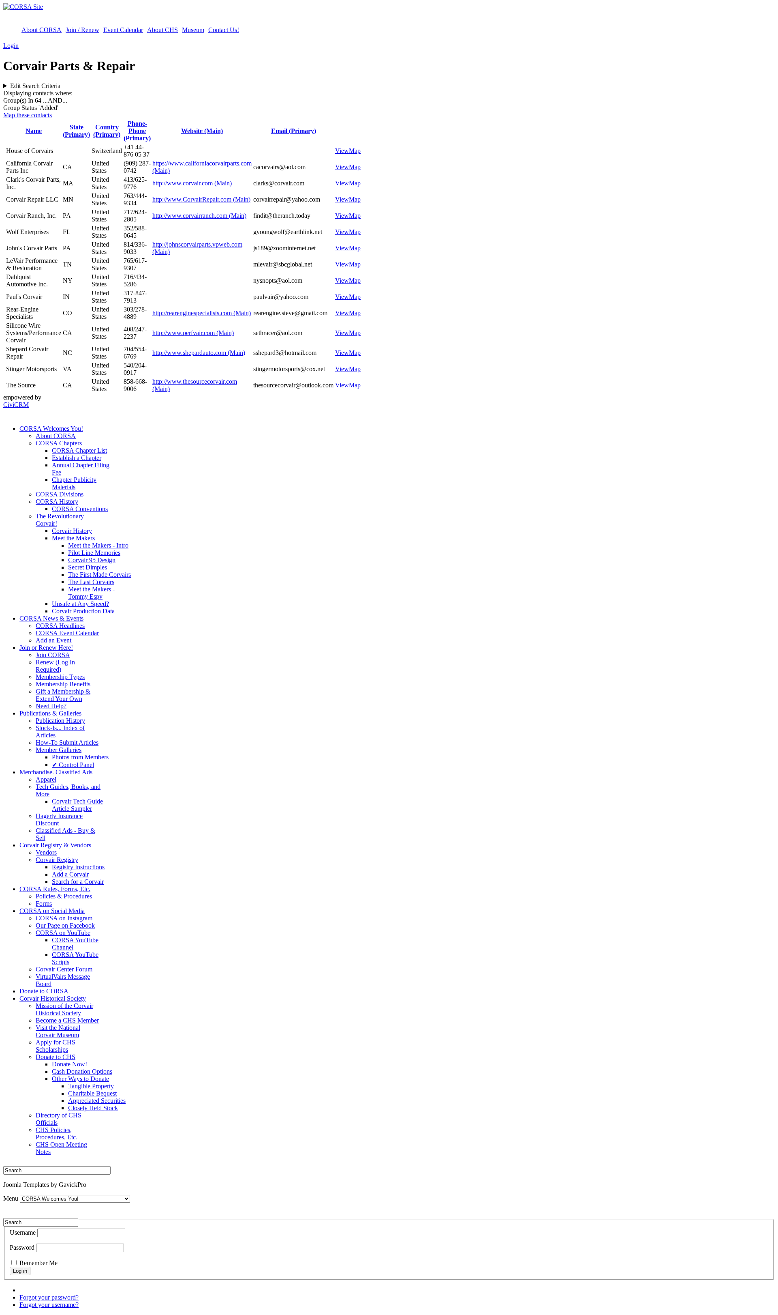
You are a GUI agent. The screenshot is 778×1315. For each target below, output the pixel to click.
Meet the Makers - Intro (98, 545)
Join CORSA (53, 654)
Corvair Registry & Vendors (55, 845)
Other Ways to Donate (80, 1078)
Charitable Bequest (92, 1093)
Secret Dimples (87, 567)
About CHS (162, 29)
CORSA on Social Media (52, 910)
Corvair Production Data (83, 611)
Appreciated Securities (97, 1100)
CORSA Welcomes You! (51, 428)
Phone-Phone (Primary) (137, 131)
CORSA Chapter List (79, 450)
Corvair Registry (57, 859)
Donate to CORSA (43, 991)
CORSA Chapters (59, 443)
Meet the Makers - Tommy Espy (91, 593)
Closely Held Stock (93, 1107)
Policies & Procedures (64, 896)
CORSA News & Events (51, 618)
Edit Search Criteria (35, 85)
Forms (44, 903)
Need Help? (51, 706)
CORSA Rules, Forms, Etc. (54, 888)
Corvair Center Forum (64, 969)
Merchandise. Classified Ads (55, 772)
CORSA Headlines (60, 625)
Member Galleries (58, 749)
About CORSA (41, 29)
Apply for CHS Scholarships (55, 1046)
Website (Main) (202, 130)
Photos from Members (80, 757)
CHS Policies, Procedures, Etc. (56, 1133)
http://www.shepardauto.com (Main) (198, 352)
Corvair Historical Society (52, 998)
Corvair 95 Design (91, 560)
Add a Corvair (70, 874)
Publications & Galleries (50, 713)
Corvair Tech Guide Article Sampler (77, 805)
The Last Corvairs (91, 581)
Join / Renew (82, 29)
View (342, 150)
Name (34, 130)
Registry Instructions (78, 867)
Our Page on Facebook (65, 925)
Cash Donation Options (82, 1071)
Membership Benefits (63, 684)
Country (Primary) (106, 131)
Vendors (46, 852)
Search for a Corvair (78, 881)
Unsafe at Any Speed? (80, 603)
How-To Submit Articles (67, 742)
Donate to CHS (55, 1056)
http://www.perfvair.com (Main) (193, 332)
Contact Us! (223, 29)
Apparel (46, 779)
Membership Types (60, 676)
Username (23, 1232)
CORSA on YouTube (63, 932)
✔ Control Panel (73, 764)
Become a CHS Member (67, 1020)
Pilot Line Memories (94, 552)
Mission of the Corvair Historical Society (64, 1009)
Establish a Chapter (76, 457)
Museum (193, 29)
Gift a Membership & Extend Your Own (63, 695)
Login (11, 45)
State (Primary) (76, 131)
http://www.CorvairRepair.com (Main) (201, 199)
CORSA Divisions (59, 494)
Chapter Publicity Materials (74, 483)
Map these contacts (27, 115)
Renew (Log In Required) (55, 666)
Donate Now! (69, 1064)
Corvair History (72, 530)
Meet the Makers (73, 538)
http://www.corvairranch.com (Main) (199, 215)
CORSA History (57, 501)
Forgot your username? (49, 1304)
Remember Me (38, 1262)
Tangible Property (91, 1086)
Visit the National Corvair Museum (58, 1031)
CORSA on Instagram (64, 918)
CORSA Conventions (80, 508)
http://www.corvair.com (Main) (192, 183)
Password (22, 1247)
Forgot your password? (49, 1297)
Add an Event (53, 640)
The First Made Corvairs (99, 574)
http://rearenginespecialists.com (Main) (201, 312)
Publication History (60, 720)
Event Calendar (123, 29)
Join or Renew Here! (46, 647)
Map (355, 150)
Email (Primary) (293, 130)
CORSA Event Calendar (67, 633)
